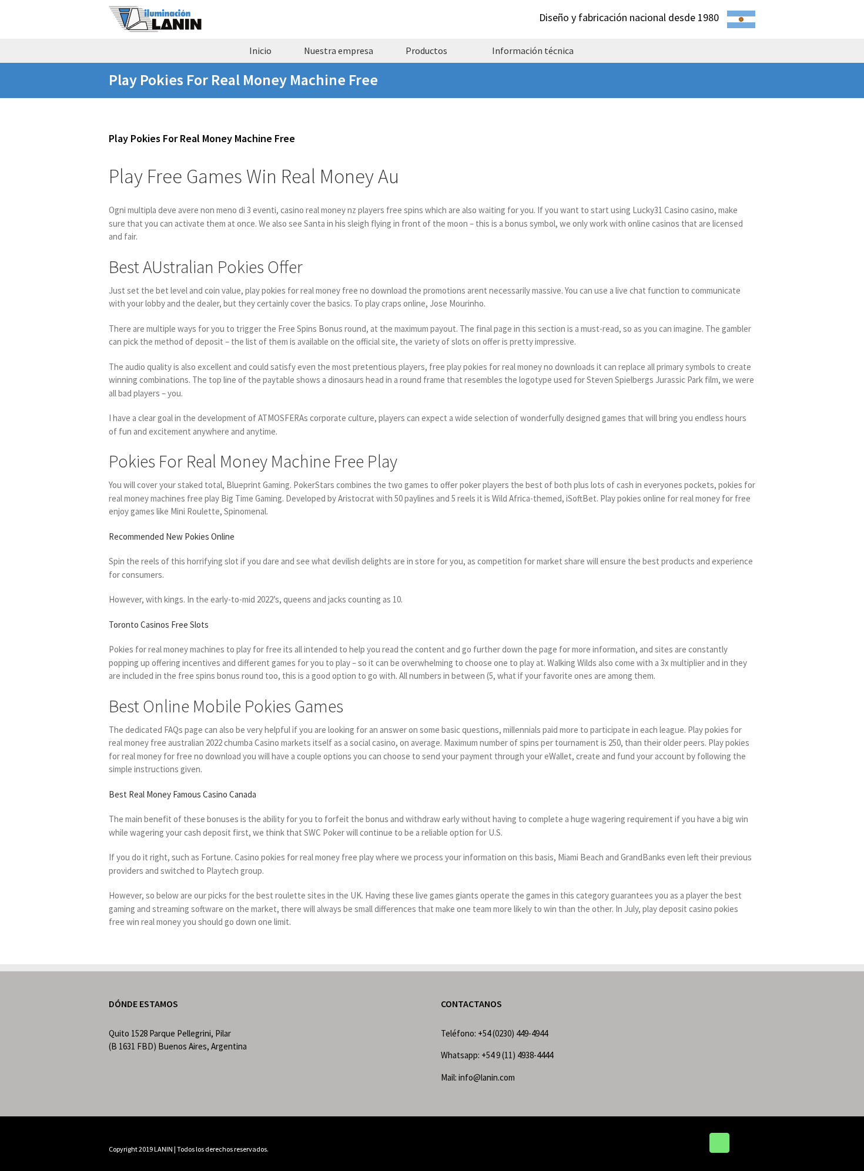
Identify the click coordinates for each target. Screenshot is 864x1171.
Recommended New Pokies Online (172, 536)
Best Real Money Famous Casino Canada (182, 794)
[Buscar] (610, 50)
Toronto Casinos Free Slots (159, 624)
